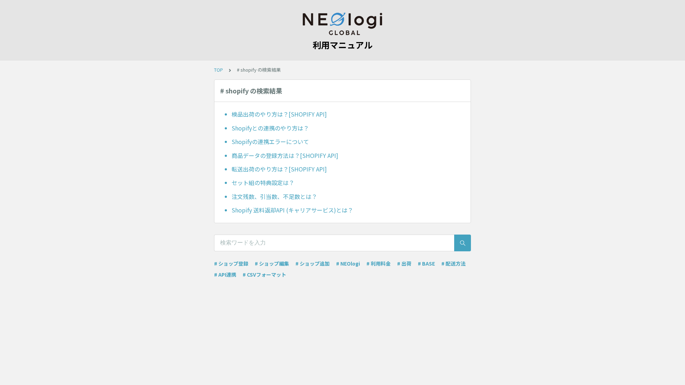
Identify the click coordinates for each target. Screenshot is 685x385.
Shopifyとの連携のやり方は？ (270, 128)
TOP (218, 69)
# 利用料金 (378, 263)
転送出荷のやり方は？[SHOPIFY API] (279, 169)
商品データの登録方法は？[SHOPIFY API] (285, 155)
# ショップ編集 (272, 263)
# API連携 (225, 274)
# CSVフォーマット (264, 274)
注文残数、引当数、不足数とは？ (274, 196)
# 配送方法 (453, 263)
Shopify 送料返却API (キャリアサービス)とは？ (292, 210)
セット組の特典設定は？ (263, 182)
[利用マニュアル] (342, 24)
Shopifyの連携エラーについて (270, 141)
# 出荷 (404, 263)
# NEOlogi (348, 263)
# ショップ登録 (231, 263)
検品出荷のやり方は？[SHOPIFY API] (279, 114)
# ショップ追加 (312, 263)
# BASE (426, 263)
